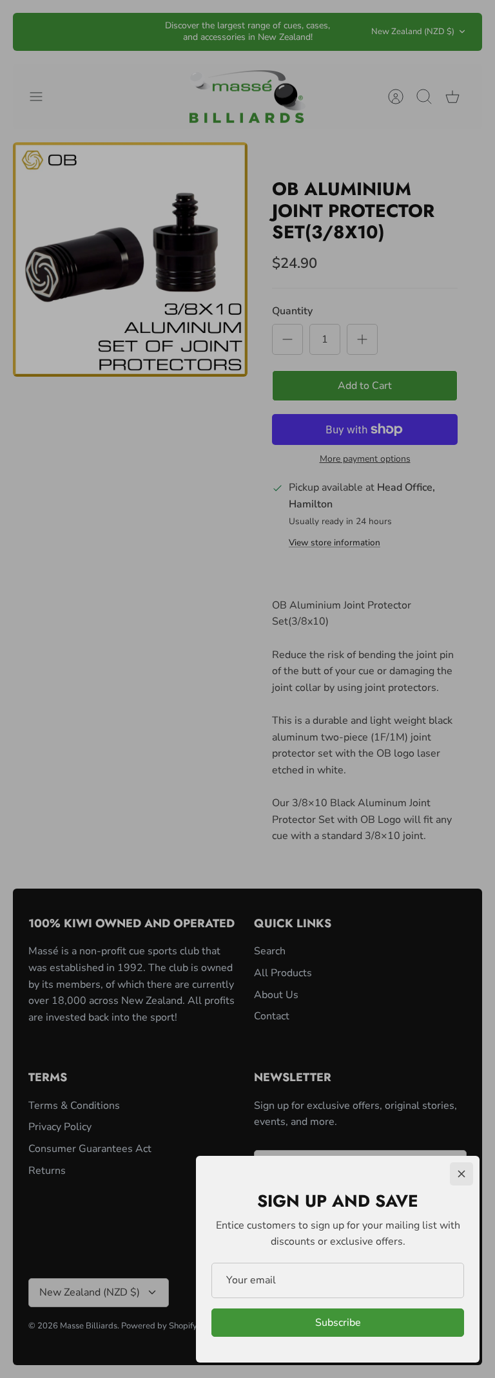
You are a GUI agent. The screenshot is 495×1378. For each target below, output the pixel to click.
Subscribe (338, 1323)
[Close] (461, 1173)
